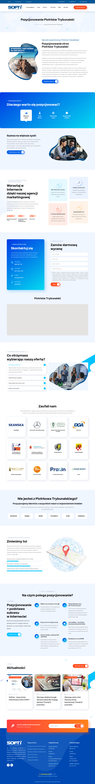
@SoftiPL (17, 284)
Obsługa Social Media (33, 760)
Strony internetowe (15, 677)
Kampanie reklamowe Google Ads (36, 749)
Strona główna (30, 7)
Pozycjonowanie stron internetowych (37, 746)
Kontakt (66, 7)
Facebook (18, 1)
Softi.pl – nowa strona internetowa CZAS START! (19, 698)
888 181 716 (72, 1)
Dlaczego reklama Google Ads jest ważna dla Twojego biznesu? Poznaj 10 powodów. (47, 701)
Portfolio (53, 7)
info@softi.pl (84, 1)
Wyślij (54, 284)
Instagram (29, 1)
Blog (59, 7)
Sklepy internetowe (32, 757)
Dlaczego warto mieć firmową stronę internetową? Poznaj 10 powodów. (73, 701)
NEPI (24, 754)
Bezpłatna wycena (49, 81)
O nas (9, 1)
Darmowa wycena (80, 7)
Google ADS (40, 677)
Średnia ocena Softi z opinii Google (47, 776)
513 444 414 (62, 1)
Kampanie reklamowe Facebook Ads (37, 752)
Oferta (45, 7)
